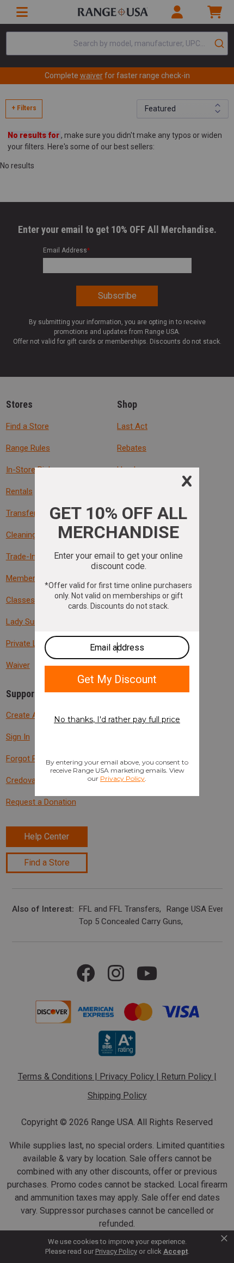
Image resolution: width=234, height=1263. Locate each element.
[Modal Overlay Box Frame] (117, 632)
